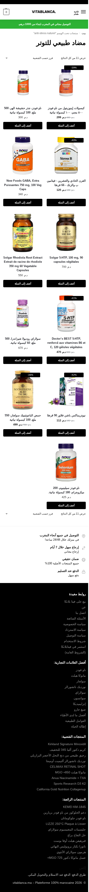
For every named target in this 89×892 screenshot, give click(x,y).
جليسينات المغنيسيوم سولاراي (67, 829)
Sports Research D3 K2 (70, 783)
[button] (6, 12)
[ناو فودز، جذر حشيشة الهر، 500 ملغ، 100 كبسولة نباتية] (22, 83)
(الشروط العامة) (75, 652)
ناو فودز (81, 670)
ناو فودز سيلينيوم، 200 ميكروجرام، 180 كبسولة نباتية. (66, 490)
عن (84, 607)
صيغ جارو (80, 709)
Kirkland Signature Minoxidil (67, 744)
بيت (84, 33)
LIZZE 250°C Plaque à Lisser (66, 824)
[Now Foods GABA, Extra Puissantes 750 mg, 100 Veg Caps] (22, 155)
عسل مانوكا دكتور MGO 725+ (66, 857)
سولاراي (80, 692)
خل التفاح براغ (77, 835)
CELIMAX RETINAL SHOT (68, 766)
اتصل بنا (81, 613)
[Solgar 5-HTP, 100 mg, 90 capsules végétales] (66, 232)
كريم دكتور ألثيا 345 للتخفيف (68, 749)
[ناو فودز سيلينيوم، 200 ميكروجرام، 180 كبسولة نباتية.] (66, 462)
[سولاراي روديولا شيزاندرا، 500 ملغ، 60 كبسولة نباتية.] (22, 313)
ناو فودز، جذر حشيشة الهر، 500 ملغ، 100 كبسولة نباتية (22, 110)
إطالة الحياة (78, 726)
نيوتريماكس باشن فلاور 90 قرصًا (66, 415)
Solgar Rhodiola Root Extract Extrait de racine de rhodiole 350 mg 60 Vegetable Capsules (22, 264)
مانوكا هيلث (78, 675)
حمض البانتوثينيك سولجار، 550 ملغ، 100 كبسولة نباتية (23, 417)
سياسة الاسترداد (75, 629)
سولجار (81, 681)
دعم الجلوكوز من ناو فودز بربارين (64, 812)
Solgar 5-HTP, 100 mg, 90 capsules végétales (66, 260)
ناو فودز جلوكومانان (73, 818)
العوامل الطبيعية (75, 721)
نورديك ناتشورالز (75, 687)
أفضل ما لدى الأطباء (73, 715)
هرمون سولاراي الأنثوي (71, 852)
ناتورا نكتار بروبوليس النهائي (68, 846)
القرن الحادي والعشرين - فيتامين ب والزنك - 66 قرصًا (66, 183)
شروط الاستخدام (75, 641)
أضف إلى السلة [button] (66, 125)
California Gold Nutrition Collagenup (61, 789)
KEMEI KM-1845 (74, 807)
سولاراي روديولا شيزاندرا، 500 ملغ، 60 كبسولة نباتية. (23, 341)
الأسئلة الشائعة (76, 618)
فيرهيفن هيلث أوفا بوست (70, 840)
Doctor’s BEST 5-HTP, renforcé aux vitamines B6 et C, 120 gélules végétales (66, 343)
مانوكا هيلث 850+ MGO (70, 772)
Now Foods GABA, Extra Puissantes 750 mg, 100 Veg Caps (22, 185)
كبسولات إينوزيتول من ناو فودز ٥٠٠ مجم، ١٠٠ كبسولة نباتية (66, 110)
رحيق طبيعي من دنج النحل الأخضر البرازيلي (58, 755)
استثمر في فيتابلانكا (73, 646)
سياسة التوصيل (76, 635)
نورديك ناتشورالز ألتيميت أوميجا (66, 761)
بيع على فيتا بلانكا (75, 601)
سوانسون (80, 698)
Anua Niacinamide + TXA (69, 778)
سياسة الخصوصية (74, 624)
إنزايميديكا (79, 704)
